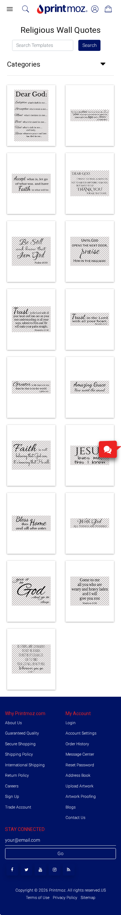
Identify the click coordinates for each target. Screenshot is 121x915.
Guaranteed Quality (22, 733)
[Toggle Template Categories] (105, 64)
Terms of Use (38, 897)
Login (71, 722)
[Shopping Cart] (108, 9)
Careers (11, 786)
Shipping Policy (19, 754)
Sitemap (87, 897)
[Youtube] (40, 869)
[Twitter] (26, 869)
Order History (77, 744)
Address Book (78, 775)
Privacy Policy (65, 897)
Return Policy (17, 775)
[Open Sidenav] (9, 9)
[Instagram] (55, 869)
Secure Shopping (20, 744)
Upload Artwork (79, 786)
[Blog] (69, 869)
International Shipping (25, 765)
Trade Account (18, 807)
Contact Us (75, 817)
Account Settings (81, 733)
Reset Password (80, 765)
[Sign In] (94, 9)
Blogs (71, 807)
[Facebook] (12, 869)
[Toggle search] (25, 9)
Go (60, 853)
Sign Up (12, 796)
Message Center (80, 754)
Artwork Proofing (81, 796)
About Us (13, 722)
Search (89, 45)
